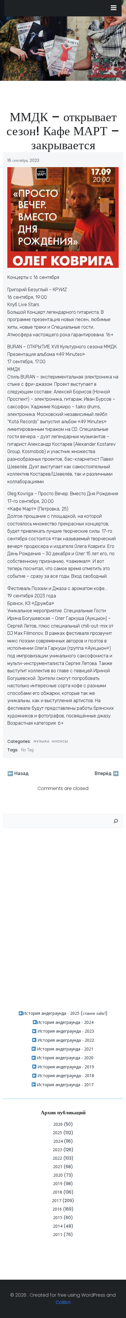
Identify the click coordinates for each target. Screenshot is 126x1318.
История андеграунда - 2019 (65, 1067)
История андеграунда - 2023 (65, 1031)
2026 (58, 1124)
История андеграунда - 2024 (65, 1022)
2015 (57, 1217)
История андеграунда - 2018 (65, 1075)
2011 (57, 1234)
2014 (57, 1226)
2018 (57, 1192)
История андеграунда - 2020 (64, 1057)
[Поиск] (116, 821)
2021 (57, 1166)
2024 (58, 1141)
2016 (57, 1209)
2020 (58, 1175)
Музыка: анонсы (51, 741)
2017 (56, 1200)
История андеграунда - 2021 (64, 1049)
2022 (57, 1158)
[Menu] (114, 8)
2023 (57, 1149)
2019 (57, 1183)
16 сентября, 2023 (23, 160)
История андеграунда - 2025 (51, 1013)
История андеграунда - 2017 (64, 1084)
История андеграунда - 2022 (65, 1040)
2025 (57, 1132)
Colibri (63, 1302)
